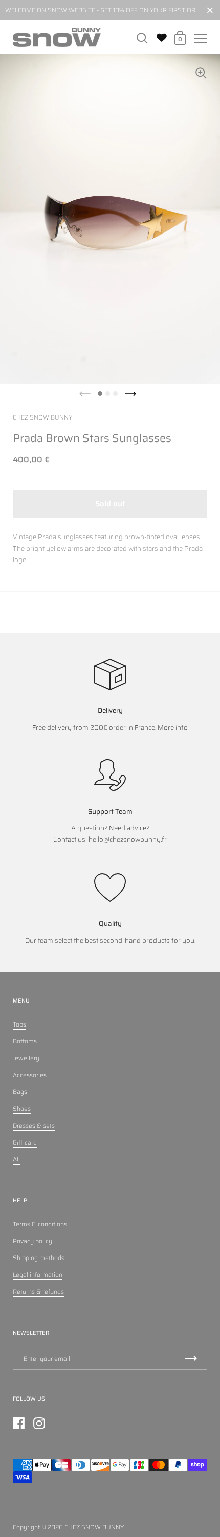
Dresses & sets (34, 1125)
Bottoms (25, 1041)
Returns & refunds (38, 1291)
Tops (19, 1024)
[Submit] (191, 1358)
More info (173, 727)
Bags (20, 1092)
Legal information (37, 1274)
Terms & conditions (40, 1224)
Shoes (22, 1108)
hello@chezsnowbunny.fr (128, 839)
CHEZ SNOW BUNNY (94, 1527)
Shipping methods (38, 1258)
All (16, 1159)
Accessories (30, 1075)
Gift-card (25, 1142)
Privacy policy (32, 1241)
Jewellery (26, 1058)
